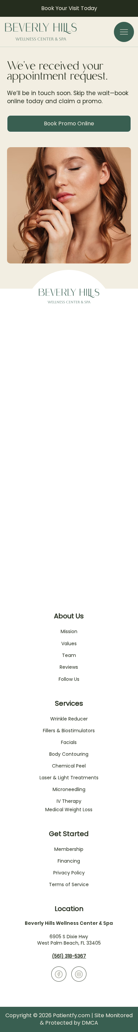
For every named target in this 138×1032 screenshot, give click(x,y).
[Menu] (124, 32)
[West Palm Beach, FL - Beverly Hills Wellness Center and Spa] (58, 974)
